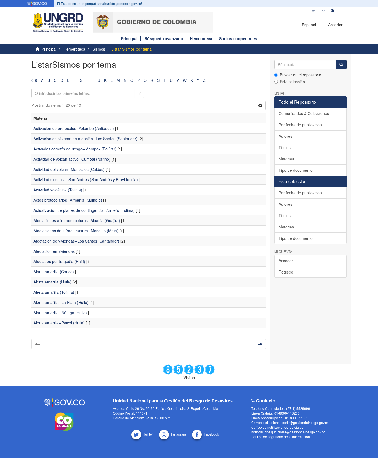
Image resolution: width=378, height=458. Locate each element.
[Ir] (341, 64)
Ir (139, 93)
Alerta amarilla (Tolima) (53, 292)
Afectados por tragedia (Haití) (59, 261)
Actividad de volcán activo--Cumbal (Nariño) (71, 159)
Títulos (285, 147)
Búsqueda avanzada (163, 38)
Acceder (286, 260)
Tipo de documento (296, 170)
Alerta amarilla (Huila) (52, 282)
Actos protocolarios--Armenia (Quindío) (67, 200)
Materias (286, 159)
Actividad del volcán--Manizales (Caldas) (69, 169)
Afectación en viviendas (54, 251)
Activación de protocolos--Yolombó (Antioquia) (73, 128)
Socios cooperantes (238, 38)
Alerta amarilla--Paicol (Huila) (59, 323)
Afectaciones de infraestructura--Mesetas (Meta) (75, 230)
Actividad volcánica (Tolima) (57, 189)
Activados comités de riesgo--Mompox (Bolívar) (74, 149)
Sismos (98, 49)
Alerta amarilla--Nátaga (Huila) (60, 312)
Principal (129, 38)
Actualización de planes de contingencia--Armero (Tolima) (84, 210)
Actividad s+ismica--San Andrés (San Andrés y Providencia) (85, 179)
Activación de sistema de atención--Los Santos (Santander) (85, 138)
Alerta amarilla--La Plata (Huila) (61, 302)
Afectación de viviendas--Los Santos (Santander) (76, 241)
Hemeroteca (201, 38)
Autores (285, 136)
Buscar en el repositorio (300, 74)
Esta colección (292, 81)
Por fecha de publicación (300, 124)
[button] (311, 25)
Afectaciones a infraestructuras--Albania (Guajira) (76, 220)
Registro (286, 272)
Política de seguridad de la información (280, 436)
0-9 (34, 80)
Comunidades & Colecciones (304, 113)
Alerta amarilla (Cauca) (53, 271)
